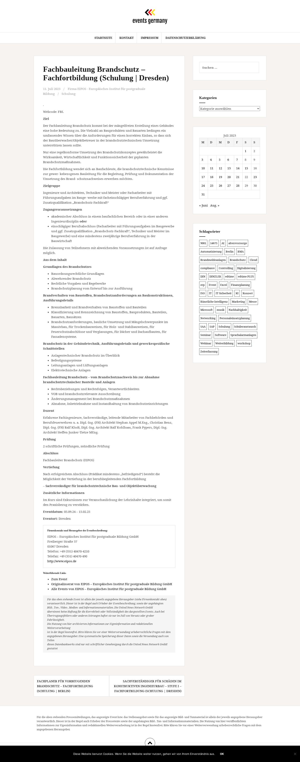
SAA (203, 326)
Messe (253, 301)
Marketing (238, 301)
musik (220, 310)
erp (202, 285)
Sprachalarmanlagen (243, 335)
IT (210, 293)
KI (237, 293)
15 (246, 168)
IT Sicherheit (224, 293)
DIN (202, 276)
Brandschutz (238, 260)
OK (222, 753)
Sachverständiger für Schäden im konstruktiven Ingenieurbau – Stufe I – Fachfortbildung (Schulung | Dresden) (147, 686)
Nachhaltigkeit (238, 310)
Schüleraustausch (245, 326)
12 (220, 168)
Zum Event (59, 579)
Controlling (226, 268)
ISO (202, 293)
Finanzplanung (240, 285)
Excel (223, 285)
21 (237, 177)
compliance (207, 268)
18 (211, 177)
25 (211, 185)
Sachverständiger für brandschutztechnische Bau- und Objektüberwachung (101, 486)
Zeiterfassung (209, 351)
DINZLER (215, 276)
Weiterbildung (224, 343)
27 (229, 185)
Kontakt (126, 38)
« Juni (203, 205)
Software (220, 335)
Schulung (69, 94)
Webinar (205, 343)
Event (212, 285)
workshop (244, 343)
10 (203, 168)
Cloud (253, 260)
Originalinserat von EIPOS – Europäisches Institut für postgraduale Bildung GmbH (111, 584)
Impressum (149, 38)
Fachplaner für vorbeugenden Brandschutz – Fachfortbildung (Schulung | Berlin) (65, 686)
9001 (203, 243)
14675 (213, 243)
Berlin (229, 251)
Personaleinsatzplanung (235, 318)
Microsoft (206, 310)
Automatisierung (211, 251)
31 (203, 194)
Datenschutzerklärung (186, 38)
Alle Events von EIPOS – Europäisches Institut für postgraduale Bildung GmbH (108, 589)
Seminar (205, 335)
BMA (241, 251)
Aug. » (214, 205)
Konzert (248, 293)
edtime (229, 276)
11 (211, 168)
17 (203, 177)
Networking (208, 318)
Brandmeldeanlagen (213, 260)
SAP (212, 326)
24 (203, 185)
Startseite (103, 38)
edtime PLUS (246, 276)
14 (237, 168)
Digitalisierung (246, 268)
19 (220, 177)
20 (229, 177)
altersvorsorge (237, 243)
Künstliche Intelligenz (214, 301)
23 (255, 177)
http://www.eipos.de (61, 561)
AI (222, 243)
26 (220, 185)
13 (229, 168)
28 (237, 185)
